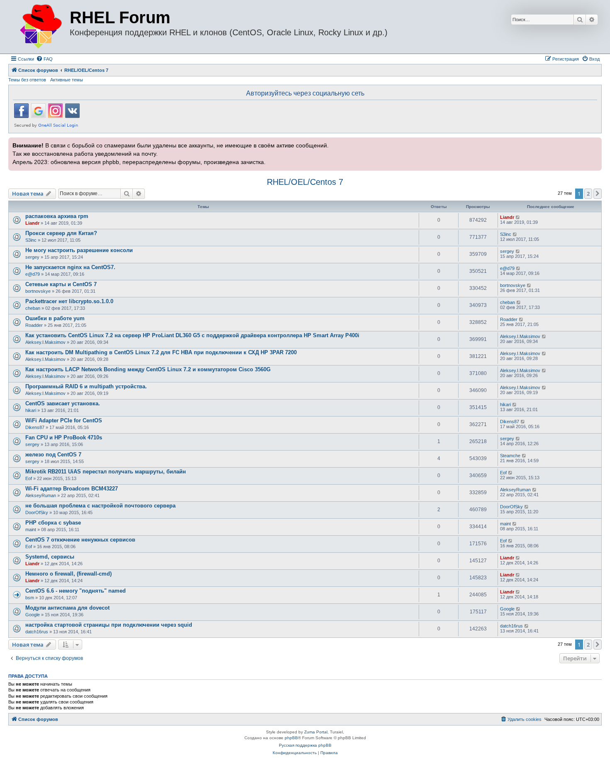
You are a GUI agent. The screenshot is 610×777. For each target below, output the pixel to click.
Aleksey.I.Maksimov (45, 342)
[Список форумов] (40, 26)
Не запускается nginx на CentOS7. (70, 267)
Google (32, 614)
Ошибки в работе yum (55, 318)
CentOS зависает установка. (62, 403)
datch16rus (36, 631)
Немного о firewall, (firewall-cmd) (68, 574)
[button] (597, 194)
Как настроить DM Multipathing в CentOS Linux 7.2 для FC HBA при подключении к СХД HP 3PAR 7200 (161, 352)
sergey (32, 257)
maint (30, 529)
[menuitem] (44, 59)
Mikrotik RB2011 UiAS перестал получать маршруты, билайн (105, 471)
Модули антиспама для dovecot (67, 608)
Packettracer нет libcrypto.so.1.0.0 (69, 301)
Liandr (32, 223)
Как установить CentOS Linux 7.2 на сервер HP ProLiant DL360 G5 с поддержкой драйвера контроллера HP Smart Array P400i (192, 335)
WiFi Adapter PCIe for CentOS (63, 420)
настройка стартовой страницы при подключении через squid (108, 625)
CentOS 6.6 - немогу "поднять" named (75, 591)
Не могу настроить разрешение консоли (79, 250)
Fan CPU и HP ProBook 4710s (63, 437)
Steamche (510, 455)
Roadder (34, 325)
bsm (29, 597)
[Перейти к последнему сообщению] (518, 217)
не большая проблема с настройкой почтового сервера (100, 505)
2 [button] (588, 193)
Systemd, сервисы (49, 557)
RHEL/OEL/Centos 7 (305, 181)
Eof (28, 478)
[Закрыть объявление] (595, 143)
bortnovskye (38, 291)
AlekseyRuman (40, 495)
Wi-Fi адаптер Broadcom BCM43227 (71, 488)
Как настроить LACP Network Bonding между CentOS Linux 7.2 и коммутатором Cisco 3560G (148, 369)
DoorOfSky (36, 512)
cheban (32, 308)
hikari (30, 410)
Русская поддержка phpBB (305, 745)
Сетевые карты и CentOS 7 (61, 284)
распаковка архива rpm (56, 216)
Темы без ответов (27, 79)
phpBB (291, 737)
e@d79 (32, 274)
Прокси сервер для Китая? (61, 233)
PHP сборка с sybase (53, 523)
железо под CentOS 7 (53, 454)
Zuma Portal (315, 732)
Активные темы (66, 79)
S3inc (31, 240)
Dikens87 (34, 427)
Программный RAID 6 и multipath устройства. (86, 386)
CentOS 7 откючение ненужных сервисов (80, 540)
